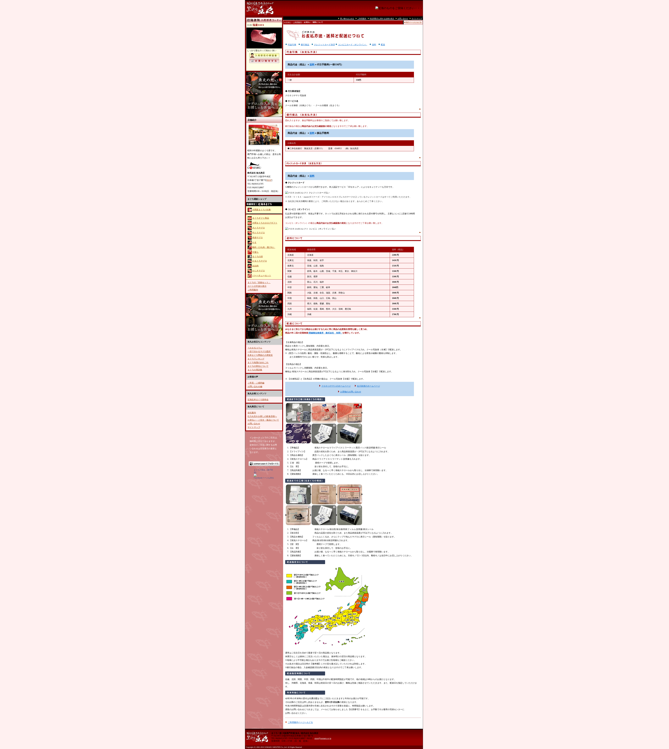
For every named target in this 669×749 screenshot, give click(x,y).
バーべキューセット (261, 275)
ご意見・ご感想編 (256, 383)
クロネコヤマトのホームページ (336, 386)
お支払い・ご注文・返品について (263, 420)
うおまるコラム (255, 348)
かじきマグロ (258, 270)
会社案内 (252, 412)
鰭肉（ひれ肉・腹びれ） (263, 247)
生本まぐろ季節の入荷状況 (260, 355)
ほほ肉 (255, 266)
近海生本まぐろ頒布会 (258, 399)
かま (254, 242)
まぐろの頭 (257, 256)
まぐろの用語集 (255, 370)
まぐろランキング (256, 359)
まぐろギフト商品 (260, 218)
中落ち (255, 252)
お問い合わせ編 (255, 386)
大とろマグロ (258, 228)
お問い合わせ (254, 423)
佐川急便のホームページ (368, 386)
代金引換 (292, 44)
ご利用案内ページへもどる (300, 722)
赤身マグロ (257, 237)
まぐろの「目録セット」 (259, 282)
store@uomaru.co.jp (322, 738)
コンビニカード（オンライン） (352, 44)
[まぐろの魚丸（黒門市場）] (255, 475)
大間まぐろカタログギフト (264, 223)
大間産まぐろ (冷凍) (261, 209)
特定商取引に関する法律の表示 (382, 19)
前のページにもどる (414, 22)
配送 (383, 44)
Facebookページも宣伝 (264, 478)
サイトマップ (254, 427)
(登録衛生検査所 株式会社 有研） (325, 333)
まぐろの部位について (258, 366)
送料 (374, 44)
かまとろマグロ (259, 261)
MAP (269, 180)
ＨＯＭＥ (287, 22)
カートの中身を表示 (257, 286)
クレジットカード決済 (324, 44)
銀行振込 (305, 44)
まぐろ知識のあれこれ (258, 362)
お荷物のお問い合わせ (350, 392)
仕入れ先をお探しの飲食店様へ (262, 416)
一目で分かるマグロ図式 (259, 351)
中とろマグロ (258, 232)
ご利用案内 (253, 290)
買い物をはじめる (347, 19)
